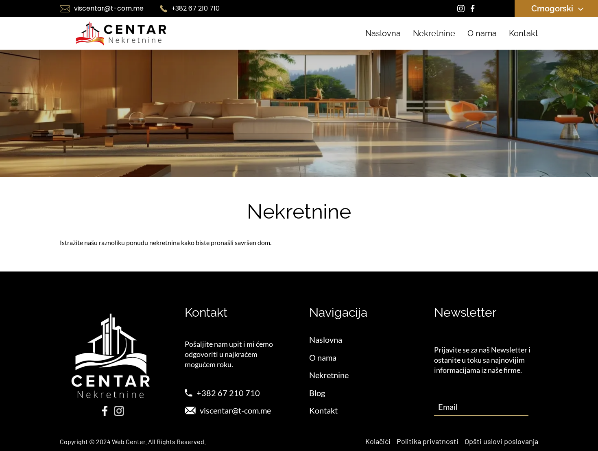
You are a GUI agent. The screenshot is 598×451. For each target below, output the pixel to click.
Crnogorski (552, 8)
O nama (482, 33)
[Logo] (121, 33)
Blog (317, 393)
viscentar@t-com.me (109, 8)
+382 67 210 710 (195, 8)
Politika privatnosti (427, 441)
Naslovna (383, 33)
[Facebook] (473, 9)
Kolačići (378, 441)
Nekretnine (434, 33)
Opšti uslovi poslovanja (501, 441)
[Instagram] (461, 9)
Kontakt (523, 33)
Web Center (128, 441)
